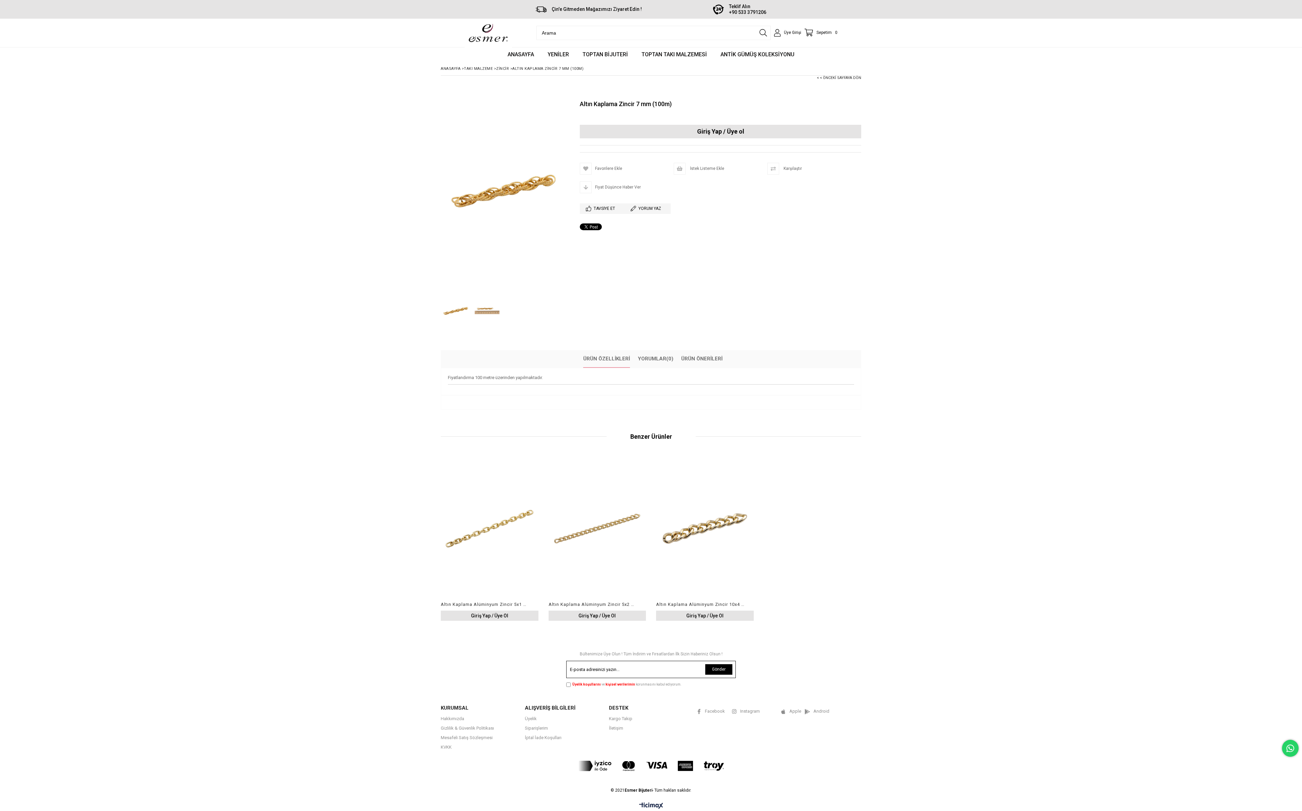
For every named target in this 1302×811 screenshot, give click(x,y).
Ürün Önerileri (702, 359)
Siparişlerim (536, 728)
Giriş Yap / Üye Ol (489, 615)
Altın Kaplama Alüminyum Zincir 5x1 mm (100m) (485, 604)
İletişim (616, 728)
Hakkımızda (452, 718)
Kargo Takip (620, 718)
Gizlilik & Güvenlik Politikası (467, 728)
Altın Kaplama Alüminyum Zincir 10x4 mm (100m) (700, 604)
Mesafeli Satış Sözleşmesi (467, 737)
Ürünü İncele (513, 538)
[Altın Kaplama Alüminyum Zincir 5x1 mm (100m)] (489, 528)
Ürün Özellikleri (606, 359)
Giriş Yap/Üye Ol (720, 131)
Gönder (719, 669)
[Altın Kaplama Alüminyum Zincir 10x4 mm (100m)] (705, 528)
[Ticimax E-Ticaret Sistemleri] (651, 806)
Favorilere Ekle (489, 538)
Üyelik (531, 718)
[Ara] (763, 33)
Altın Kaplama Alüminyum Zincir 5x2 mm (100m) (593, 604)
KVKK (446, 747)
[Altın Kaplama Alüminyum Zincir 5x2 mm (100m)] (597, 528)
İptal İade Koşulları (543, 737)
